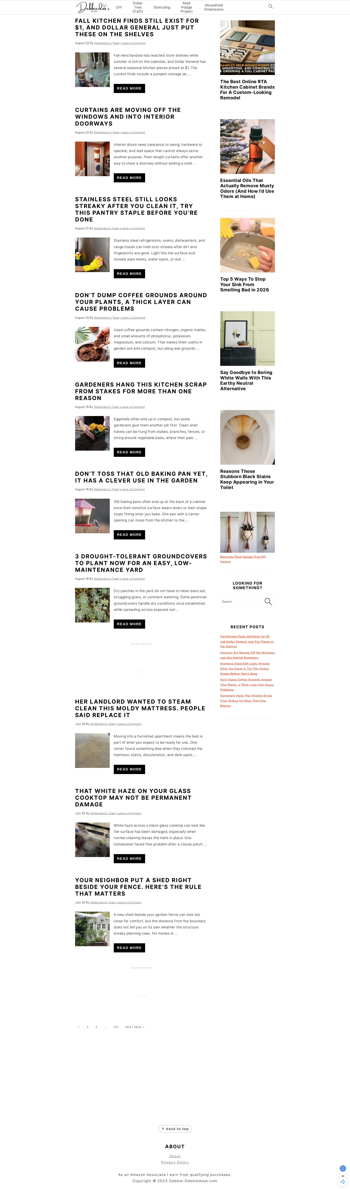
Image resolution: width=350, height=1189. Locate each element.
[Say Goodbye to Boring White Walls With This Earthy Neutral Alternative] (247, 338)
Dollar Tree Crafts (138, 7)
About (175, 1156)
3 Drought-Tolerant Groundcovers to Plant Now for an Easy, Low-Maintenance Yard (141, 563)
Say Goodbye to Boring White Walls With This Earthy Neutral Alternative (246, 380)
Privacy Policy (175, 1162)
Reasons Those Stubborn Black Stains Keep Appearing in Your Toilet (247, 479)
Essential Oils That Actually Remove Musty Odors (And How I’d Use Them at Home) (247, 188)
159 (116, 1027)
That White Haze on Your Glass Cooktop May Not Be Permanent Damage (133, 798)
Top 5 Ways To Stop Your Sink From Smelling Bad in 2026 (244, 284)
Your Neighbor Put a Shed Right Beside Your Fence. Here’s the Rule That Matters (138, 887)
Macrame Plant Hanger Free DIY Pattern (243, 559)
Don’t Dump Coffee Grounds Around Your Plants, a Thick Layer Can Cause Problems (141, 302)
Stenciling (162, 7)
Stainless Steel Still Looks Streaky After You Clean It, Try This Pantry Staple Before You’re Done (136, 209)
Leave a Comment (133, 43)
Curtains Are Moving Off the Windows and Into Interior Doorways (128, 116)
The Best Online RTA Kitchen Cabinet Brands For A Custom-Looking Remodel (247, 89)
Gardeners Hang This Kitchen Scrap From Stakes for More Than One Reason (141, 391)
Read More (129, 88)
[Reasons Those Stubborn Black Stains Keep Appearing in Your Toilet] (247, 437)
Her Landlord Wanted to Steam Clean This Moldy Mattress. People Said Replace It (140, 708)
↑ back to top (175, 1129)
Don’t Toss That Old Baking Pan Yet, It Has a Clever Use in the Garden (141, 477)
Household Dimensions (214, 7)
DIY (119, 7)
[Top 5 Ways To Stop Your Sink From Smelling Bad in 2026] (247, 245)
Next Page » (135, 1027)
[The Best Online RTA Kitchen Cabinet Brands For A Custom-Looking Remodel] (247, 47)
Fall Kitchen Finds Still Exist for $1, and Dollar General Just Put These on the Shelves (137, 27)
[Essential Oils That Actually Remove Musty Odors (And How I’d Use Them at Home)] (247, 146)
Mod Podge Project (187, 7)
